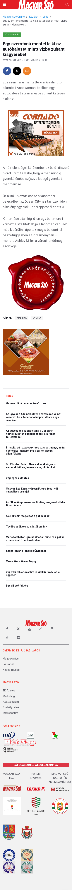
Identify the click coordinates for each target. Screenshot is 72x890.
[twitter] (18, 629)
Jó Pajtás (8, 664)
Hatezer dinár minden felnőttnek (26, 403)
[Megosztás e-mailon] (27, 71)
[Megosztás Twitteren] (17, 71)
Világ (45, 16)
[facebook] (7, 629)
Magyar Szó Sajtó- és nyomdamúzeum (60, 778)
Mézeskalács (11, 658)
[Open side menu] (4, 4)
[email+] (18, 637)
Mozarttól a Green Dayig (21, 561)
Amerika (22, 318)
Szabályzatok (11, 707)
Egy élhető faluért (17, 585)
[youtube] (29, 629)
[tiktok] (41, 629)
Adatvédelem (11, 701)
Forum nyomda (36, 776)
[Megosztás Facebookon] (7, 71)
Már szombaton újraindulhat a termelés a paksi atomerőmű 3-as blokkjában (35, 539)
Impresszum (10, 713)
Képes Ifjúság (11, 669)
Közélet (33, 16)
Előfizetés (9, 690)
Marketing (9, 696)
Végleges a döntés (17, 478)
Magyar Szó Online (14, 16)
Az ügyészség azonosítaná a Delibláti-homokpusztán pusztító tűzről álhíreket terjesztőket (30, 433)
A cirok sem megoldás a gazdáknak (27, 515)
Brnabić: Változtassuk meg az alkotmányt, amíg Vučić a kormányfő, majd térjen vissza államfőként (35, 450)
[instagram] (52, 629)
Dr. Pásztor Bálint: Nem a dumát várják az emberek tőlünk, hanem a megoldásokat (31, 466)
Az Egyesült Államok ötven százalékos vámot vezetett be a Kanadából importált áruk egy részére (33, 417)
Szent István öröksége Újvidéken (26, 550)
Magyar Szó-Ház (12, 776)
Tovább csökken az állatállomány (26, 526)
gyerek (36, 318)
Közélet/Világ (12, 35)
